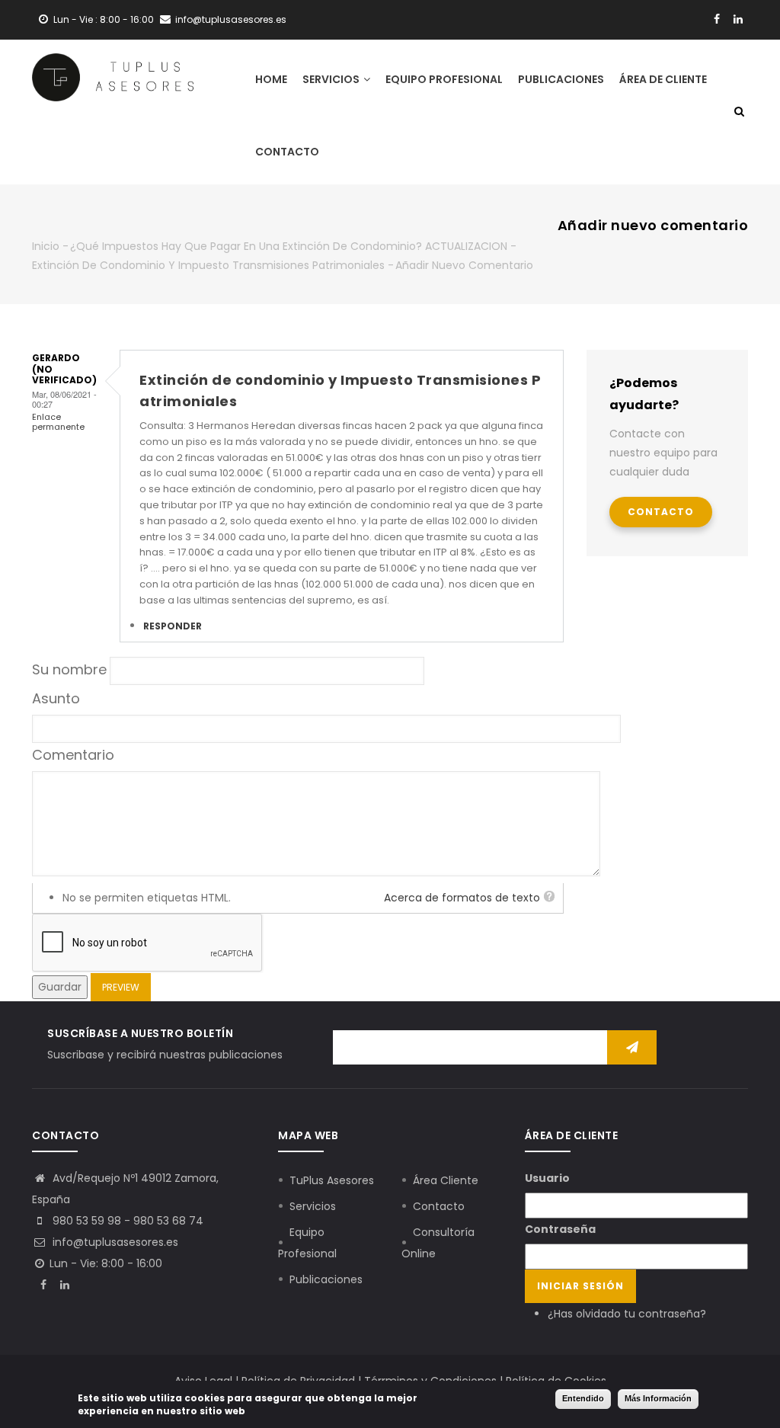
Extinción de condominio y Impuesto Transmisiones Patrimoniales (208, 265)
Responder (172, 626)
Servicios (332, 79)
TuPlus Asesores (331, 1180)
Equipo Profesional (444, 79)
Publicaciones (561, 79)
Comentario (73, 754)
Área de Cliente (663, 79)
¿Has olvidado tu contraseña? (627, 1313)
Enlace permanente (58, 422)
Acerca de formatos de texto (462, 897)
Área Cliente (445, 1180)
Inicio (45, 246)
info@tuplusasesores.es (114, 1242)
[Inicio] (113, 70)
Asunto (56, 698)
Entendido (583, 1398)
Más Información (658, 1398)
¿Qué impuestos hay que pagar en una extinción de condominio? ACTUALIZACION (288, 246)
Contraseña (560, 1229)
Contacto (287, 151)
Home (271, 79)
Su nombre (69, 669)
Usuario (547, 1178)
